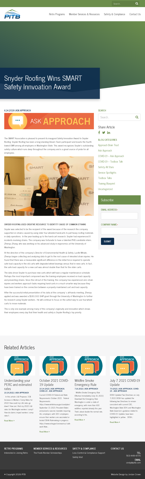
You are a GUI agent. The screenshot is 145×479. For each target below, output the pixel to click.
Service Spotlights (107, 172)
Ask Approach (105, 150)
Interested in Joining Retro (16, 452)
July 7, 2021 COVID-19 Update (125, 382)
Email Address (109, 209)
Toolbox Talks (105, 178)
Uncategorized (105, 189)
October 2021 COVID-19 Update (54, 382)
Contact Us (135, 14)
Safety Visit (77, 457)
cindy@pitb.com (133, 462)
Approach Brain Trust (108, 145)
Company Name (109, 224)
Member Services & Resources (84, 14)
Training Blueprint (106, 183)
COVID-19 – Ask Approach (111, 156)
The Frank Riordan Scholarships (48, 452)
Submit (107, 241)
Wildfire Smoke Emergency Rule (85, 382)
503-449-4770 (133, 455)
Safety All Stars (106, 167)
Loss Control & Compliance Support (88, 452)
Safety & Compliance (114, 14)
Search (136, 3)
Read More (8, 420)
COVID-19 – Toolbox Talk (110, 161)
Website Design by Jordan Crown (126, 474)
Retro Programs (57, 14)
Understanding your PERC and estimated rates (18, 384)
